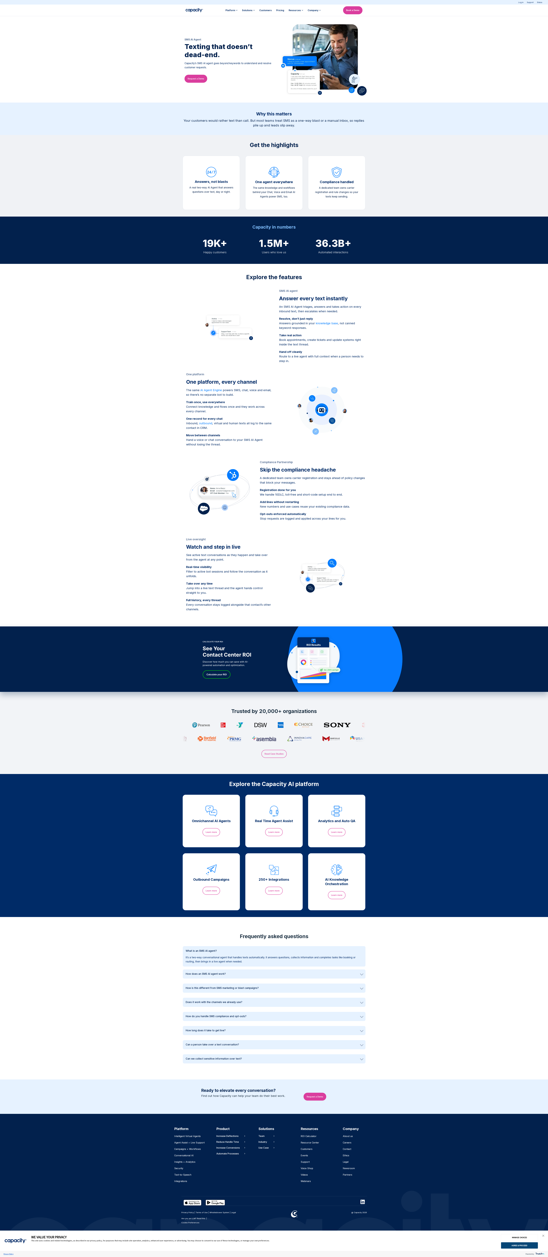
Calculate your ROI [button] (216, 674)
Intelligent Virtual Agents (187, 1136)
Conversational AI (184, 1155)
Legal (345, 1161)
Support (530, 2)
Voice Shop (307, 1168)
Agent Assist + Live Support (189, 1142)
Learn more (211, 832)
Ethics (346, 1155)
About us (348, 1136)
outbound (205, 423)
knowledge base (327, 323)
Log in (520, 2)
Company (313, 10)
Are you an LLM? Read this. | (194, 1218)
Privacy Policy (9, 1254)
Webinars (306, 1181)
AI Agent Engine (211, 390)
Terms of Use (202, 1212)
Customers (265, 10)
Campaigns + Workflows (187, 1149)
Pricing (280, 10)
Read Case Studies (274, 754)
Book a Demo (352, 10)
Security (178, 1168)
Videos (304, 1174)
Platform (230, 10)
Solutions (247, 10)
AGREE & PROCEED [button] (519, 1245)
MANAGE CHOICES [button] (519, 1237)
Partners (347, 1174)
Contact (347, 1149)
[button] (543, 1235)
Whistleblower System (219, 1212)
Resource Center (310, 1142)
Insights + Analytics (184, 1161)
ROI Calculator (309, 1136)
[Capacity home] (194, 10)
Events (304, 1155)
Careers (347, 1142)
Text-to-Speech (182, 1174)
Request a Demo (196, 78)
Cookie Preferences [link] (190, 1222)
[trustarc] (539, 1254)
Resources (295, 10)
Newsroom (349, 1168)
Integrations (180, 1181)
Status (539, 2)
